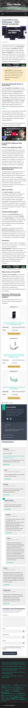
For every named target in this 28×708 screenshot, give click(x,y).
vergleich (8, 699)
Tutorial (11, 697)
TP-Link (6, 697)
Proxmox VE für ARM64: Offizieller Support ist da (13, 666)
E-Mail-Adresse (6, 634)
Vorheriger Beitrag (9, 435)
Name (4, 628)
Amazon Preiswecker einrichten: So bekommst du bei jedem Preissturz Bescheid (14, 669)
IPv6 (6, 689)
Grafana (9, 687)
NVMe (7, 691)
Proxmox (5, 693)
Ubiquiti (16, 697)
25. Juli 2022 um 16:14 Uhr (10, 501)
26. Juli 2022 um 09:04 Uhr (12, 516)
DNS (12, 685)
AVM (2, 685)
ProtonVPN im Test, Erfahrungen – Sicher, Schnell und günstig (11, 22)
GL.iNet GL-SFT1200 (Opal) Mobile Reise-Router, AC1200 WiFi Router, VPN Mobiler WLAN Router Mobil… (14, 356)
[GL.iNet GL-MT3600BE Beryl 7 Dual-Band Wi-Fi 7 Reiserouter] (14, 384)
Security (7, 695)
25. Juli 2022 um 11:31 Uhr (9, 486)
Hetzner (13, 687)
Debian (9, 685)
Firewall (24, 685)
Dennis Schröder (14, 4)
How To (22, 687)
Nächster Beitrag (9, 437)
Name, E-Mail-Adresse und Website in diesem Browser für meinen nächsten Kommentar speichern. (13, 648)
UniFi (3, 699)
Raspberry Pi (21, 693)
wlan (2, 701)
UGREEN (22, 697)
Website (4, 640)
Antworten (6, 464)
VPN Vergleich (15, 430)
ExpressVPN (8, 429)
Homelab (17, 687)
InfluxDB (2, 689)
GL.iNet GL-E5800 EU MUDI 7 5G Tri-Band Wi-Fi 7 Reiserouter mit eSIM (14, 323)
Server (11, 695)
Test (6, 427)
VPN (22, 429)
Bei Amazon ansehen (14, 333)
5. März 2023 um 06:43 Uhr (9, 569)
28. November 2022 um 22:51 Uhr (12, 471)
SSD (17, 695)
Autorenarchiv (7, 419)
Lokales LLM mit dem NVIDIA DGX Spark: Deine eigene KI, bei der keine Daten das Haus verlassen (14, 663)
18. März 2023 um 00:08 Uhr (9, 591)
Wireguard (22, 699)
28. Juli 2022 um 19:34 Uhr (13, 539)
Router (3, 695)
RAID (16, 693)
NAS (22, 689)
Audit (3, 108)
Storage (19, 695)
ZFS (5, 701)
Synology (24, 695)
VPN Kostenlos (8, 430)
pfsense (16, 691)
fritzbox (3, 687)
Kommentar (5, 615)
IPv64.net (10, 689)
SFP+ (14, 695)
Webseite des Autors (10, 419)
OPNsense (11, 691)
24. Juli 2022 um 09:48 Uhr (9, 450)
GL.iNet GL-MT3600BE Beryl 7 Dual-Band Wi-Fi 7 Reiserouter (14, 388)
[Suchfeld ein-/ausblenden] (26, 14)
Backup (5, 685)
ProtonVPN (18, 429)
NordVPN (13, 429)
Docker (16, 685)
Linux (13, 689)
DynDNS (21, 685)
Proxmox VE (12, 693)
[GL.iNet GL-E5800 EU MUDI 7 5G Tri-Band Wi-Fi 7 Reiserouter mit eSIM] (14, 320)
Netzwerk (3, 691)
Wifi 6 (17, 699)
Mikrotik (18, 689)
